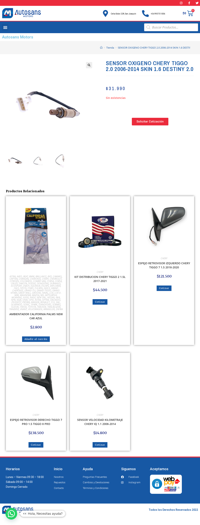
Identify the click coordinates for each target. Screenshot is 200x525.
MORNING (17, 297)
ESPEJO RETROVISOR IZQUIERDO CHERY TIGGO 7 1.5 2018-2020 (164, 265)
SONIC (26, 304)
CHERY (45, 278)
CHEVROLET (56, 278)
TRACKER (41, 307)
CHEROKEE (35, 278)
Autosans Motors (17, 37)
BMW (31, 276)
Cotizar (100, 301)
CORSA (50, 281)
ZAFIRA (59, 309)
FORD (30, 288)
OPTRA (45, 300)
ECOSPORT (16, 285)
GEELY (47, 288)
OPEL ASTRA (35, 300)
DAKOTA (23, 283)
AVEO (19, 276)
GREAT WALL (24, 292)
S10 (53, 302)
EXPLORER (55, 285)
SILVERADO (16, 304)
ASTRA (13, 276)
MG (42, 295)
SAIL (58, 302)
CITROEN (14, 281)
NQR (19, 300)
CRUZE (14, 283)
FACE (16, 288)
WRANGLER (49, 309)
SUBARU (56, 304)
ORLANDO (55, 300)
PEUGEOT (16, 302)
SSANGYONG (44, 304)
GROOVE (36, 292)
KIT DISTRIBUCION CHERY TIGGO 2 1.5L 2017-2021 (100, 279)
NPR (13, 300)
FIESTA (23, 288)
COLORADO (26, 281)
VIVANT (23, 309)
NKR (58, 297)
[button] (5, 27)
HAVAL (45, 292)
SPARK (34, 304)
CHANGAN (24, 278)
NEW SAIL (41, 297)
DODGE (32, 283)
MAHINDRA (25, 295)
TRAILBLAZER (53, 307)
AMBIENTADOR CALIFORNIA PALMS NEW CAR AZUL (36, 316)
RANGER (35, 302)
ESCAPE (45, 285)
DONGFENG (43, 283)
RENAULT (45, 302)
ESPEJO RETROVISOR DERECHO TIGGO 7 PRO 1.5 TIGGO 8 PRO (36, 422)
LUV (51, 292)
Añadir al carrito (35, 339)
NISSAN (50, 297)
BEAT (25, 276)
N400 (33, 297)
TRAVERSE (14, 309)
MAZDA (35, 295)
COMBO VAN (39, 281)
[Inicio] (101, 47)
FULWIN (39, 288)
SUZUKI (15, 307)
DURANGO (55, 283)
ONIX (25, 300)
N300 (26, 297)
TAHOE (23, 307)
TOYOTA (32, 307)
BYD (50, 276)
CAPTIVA (14, 278)
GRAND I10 (30, 290)
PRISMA (26, 302)
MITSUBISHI (51, 295)
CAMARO (57, 276)
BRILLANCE (41, 276)
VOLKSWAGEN (35, 309)
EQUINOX (35, 285)
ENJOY (26, 285)
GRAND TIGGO (44, 290)
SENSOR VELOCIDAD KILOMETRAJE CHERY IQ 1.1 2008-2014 (100, 422)
